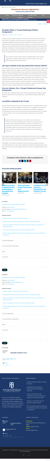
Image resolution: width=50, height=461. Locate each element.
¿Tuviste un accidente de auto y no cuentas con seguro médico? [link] (19, 233)
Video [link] (6, 367)
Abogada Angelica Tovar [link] (11, 362)
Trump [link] (14, 34)
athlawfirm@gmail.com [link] (40, 3)
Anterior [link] (40, 24)
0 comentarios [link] (19, 34)
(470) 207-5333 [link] (10, 211)
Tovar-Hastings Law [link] (9, 215)
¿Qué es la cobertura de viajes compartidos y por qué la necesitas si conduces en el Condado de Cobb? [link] (36, 399)
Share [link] (11, 369)
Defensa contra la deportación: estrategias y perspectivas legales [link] (40, 189)
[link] (48, 21)
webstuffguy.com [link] (27, 455)
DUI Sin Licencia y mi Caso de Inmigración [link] (9, 187)
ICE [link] (7, 34)
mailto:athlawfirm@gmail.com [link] (19, 213)
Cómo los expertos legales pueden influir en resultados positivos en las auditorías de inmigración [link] (25, 191)
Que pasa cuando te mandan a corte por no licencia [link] (15, 222)
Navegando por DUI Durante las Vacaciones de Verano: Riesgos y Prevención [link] (21, 225)
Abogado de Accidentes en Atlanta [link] (18, 453)
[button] (3, 186)
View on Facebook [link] (6, 369)
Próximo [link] (45, 24)
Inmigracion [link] (10, 34)
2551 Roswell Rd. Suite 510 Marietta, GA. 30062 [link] (13, 208)
